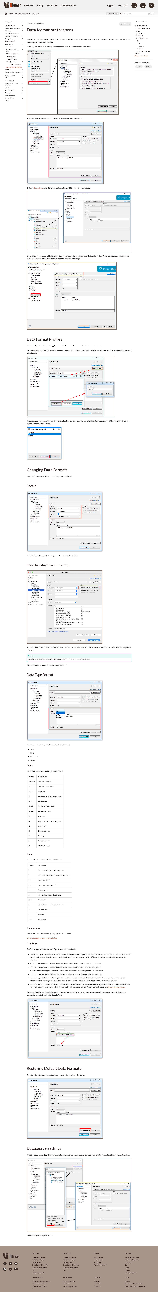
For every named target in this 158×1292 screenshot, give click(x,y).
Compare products (38, 1273)
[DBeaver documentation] (6, 13)
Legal (127, 1277)
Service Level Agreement (133, 1284)
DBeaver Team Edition (39, 1267)
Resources (52, 5)
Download (66, 1253)
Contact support (130, 1273)
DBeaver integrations (132, 1260)
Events (127, 1270)
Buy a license (98, 1257)
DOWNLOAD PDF (112, 13)
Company (97, 1281)
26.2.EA (34, 14)
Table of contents (141, 22)
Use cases (128, 1262)
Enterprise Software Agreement (136, 1286)
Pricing (40, 5)
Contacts (97, 1286)
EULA (127, 1289)
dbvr (33, 1270)
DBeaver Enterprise (38, 1257)
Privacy (127, 1281)
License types (98, 1260)
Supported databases (132, 1257)
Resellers (66, 1284)
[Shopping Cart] (143, 5)
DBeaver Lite (36, 1262)
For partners (67, 1277)
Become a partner (69, 1281)
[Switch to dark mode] (121, 13)
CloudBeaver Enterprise (40, 1265)
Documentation (68, 5)
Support (111, 5)
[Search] (134, 5)
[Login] (151, 5)
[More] (129, 24)
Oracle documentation (116, 987)
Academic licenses (100, 1265)
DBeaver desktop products (41, 1281)
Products (28, 5)
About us (97, 1277)
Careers (96, 1289)
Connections (38, 188)
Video (127, 1267)
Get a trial (123, 5)
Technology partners (70, 1286)
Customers (97, 1284)
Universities (67, 1289)
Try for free (98, 1262)
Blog (126, 1265)
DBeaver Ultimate (38, 1260)
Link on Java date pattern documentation (42, 938)
